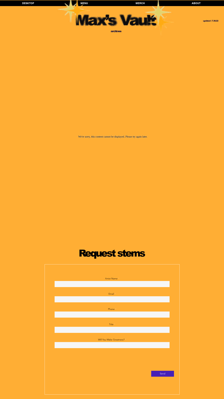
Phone (111, 309)
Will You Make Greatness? (111, 339)
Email (111, 294)
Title (111, 324)
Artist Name (111, 278)
